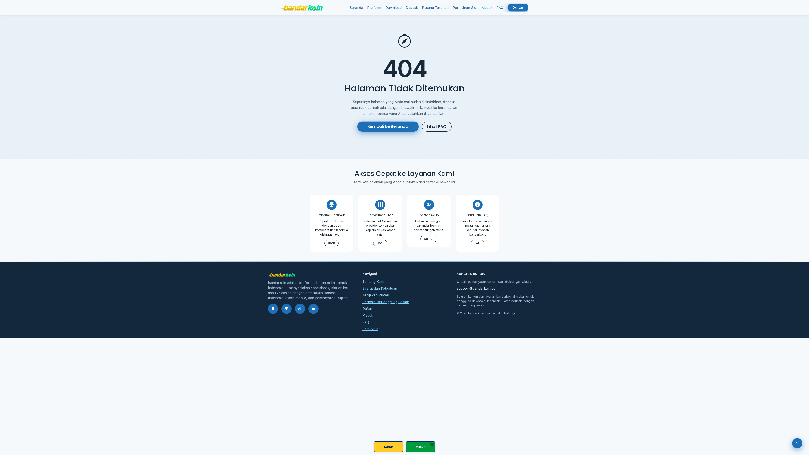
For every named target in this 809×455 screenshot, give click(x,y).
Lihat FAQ (436, 127)
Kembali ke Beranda (388, 126)
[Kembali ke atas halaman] (797, 443)
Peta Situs (370, 329)
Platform (374, 7)
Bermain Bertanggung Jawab (385, 302)
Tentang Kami (373, 282)
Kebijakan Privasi (375, 295)
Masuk (487, 7)
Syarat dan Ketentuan (379, 288)
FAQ (500, 7)
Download (393, 7)
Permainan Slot (465, 7)
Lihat (331, 243)
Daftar (518, 7)
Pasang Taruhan (435, 7)
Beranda (356, 7)
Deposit (412, 7)
